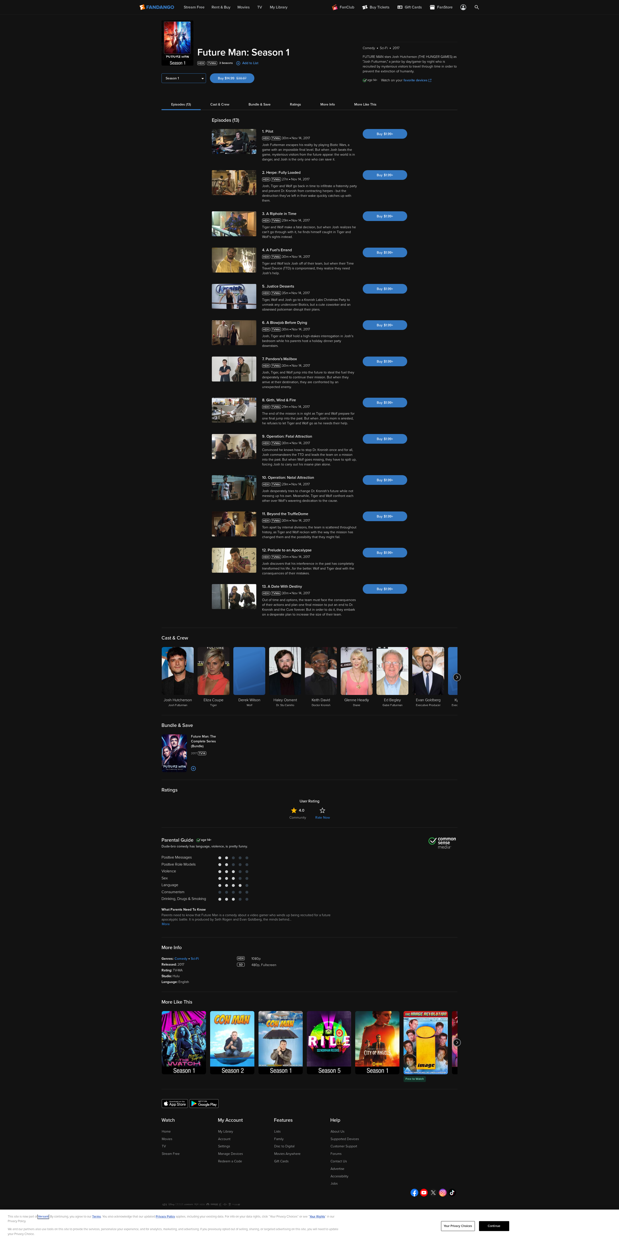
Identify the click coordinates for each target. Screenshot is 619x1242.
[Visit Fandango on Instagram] (443, 1193)
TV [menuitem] (259, 7)
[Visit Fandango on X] (433, 1193)
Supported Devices (345, 1139)
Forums (336, 1154)
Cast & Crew (219, 104)
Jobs (334, 1183)
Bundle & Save (260, 104)
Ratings (295, 104)
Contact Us (339, 1161)
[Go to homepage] (157, 7)
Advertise (337, 1169)
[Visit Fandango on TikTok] (452, 1193)
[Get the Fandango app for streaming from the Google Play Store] (204, 1103)
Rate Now (322, 817)
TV (164, 1146)
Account (224, 1139)
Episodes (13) (181, 104)
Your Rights (317, 1217)
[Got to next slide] (456, 677)
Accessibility (339, 1176)
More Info (327, 104)
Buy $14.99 (236, 78)
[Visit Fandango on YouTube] (424, 1193)
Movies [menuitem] (243, 7)
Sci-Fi (195, 959)
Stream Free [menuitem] (194, 7)
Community (297, 817)
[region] (309, 1226)
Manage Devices (230, 1154)
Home (166, 1131)
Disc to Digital (284, 1146)
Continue (494, 1226)
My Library (225, 1131)
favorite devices (415, 80)
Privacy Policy (165, 1217)
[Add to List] (193, 768)
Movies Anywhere (287, 1154)
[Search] (477, 7)
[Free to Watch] (425, 1042)
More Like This (365, 104)
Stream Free (171, 1154)
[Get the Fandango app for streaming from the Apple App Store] (175, 1103)
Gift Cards (281, 1161)
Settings (224, 1146)
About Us (337, 1131)
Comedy (181, 959)
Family (279, 1139)
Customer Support (344, 1146)
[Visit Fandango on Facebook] (414, 1193)
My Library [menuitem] (278, 7)
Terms (96, 1217)
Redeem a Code (230, 1161)
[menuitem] (409, 7)
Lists (277, 1131)
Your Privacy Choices (458, 1226)
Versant (43, 1217)
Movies (167, 1139)
